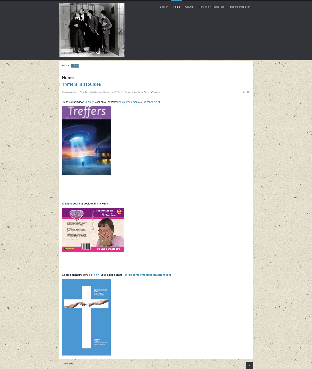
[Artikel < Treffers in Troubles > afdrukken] (244, 92)
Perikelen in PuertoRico (79, 92)
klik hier (89, 102)
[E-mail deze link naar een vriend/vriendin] (248, 92)
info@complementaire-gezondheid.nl (138, 102)
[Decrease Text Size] (72, 67)
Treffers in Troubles (81, 84)
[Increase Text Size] (76, 67)
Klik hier (67, 203)
